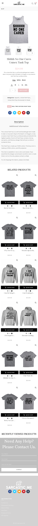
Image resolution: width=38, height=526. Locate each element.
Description (19, 122)
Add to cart (23, 90)
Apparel (17, 97)
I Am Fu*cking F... (9, 293)
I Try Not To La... (9, 250)
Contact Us (4, 503)
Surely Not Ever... (9, 208)
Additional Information (19, 126)
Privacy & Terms (6, 513)
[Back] (2, 8)
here (27, 156)
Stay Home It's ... (28, 208)
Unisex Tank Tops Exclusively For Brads (19, 100)
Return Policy (5, 508)
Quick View (17, 175)
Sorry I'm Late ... (9, 420)
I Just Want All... (28, 376)
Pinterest (23, 112)
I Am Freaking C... (28, 293)
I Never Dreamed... (28, 418)
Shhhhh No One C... (9, 378)
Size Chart (4, 510)
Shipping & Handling (7, 505)
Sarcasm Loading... (28, 335)
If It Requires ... (10, 335)
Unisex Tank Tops (25, 97)
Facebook (10, 112)
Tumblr (28, 112)
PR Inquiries (4, 515)
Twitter (14, 112)
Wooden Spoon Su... (28, 250)
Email (19, 112)
